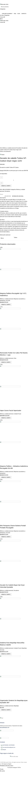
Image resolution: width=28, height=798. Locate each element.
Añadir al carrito (5, 185)
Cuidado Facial (17, 413)
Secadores (19, 148)
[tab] (8, 196)
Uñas (15, 358)
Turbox (15, 237)
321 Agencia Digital (6, 764)
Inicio (1, 148)
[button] (6, 304)
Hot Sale (8, 300)
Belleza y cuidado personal (9, 148)
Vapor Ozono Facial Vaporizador (10, 410)
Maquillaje (24, 648)
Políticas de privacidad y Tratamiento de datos (11, 725)
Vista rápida (1, 290)
